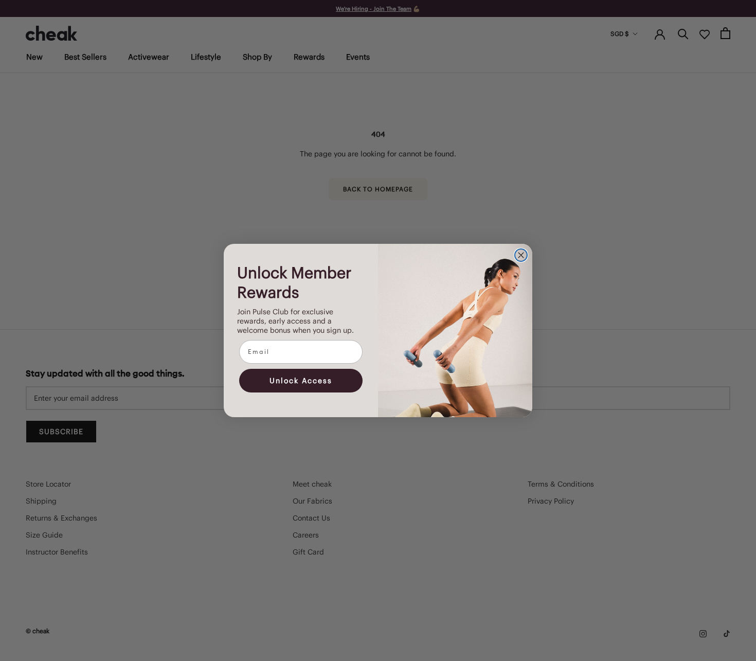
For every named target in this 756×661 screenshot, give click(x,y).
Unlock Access (300, 380)
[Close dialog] (521, 255)
